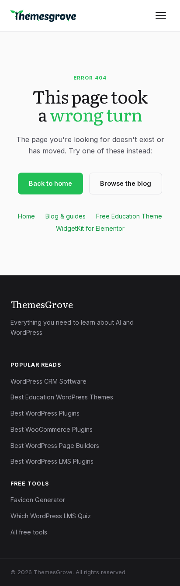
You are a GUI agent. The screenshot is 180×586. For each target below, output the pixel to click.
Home (26, 216)
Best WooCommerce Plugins (51, 429)
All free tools (28, 532)
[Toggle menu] (161, 16)
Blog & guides (65, 216)
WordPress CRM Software (48, 381)
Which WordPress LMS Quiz (50, 516)
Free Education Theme (129, 216)
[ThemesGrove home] (43, 16)
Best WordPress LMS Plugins (51, 461)
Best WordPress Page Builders (54, 445)
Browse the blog (125, 183)
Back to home (50, 183)
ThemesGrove (41, 304)
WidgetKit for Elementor (90, 228)
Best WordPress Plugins (45, 413)
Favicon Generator (37, 499)
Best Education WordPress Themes (61, 397)
